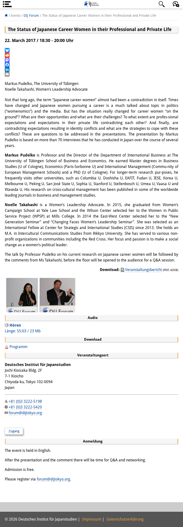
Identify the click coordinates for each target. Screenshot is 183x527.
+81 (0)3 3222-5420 (25, 407)
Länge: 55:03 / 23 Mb (23, 328)
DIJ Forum (31, 15)
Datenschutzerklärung (125, 519)
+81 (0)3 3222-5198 (25, 401)
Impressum (91, 519)
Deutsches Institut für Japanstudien (91, 4)
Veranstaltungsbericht (143, 269)
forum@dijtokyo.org (25, 413)
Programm (18, 346)
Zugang (14, 431)
